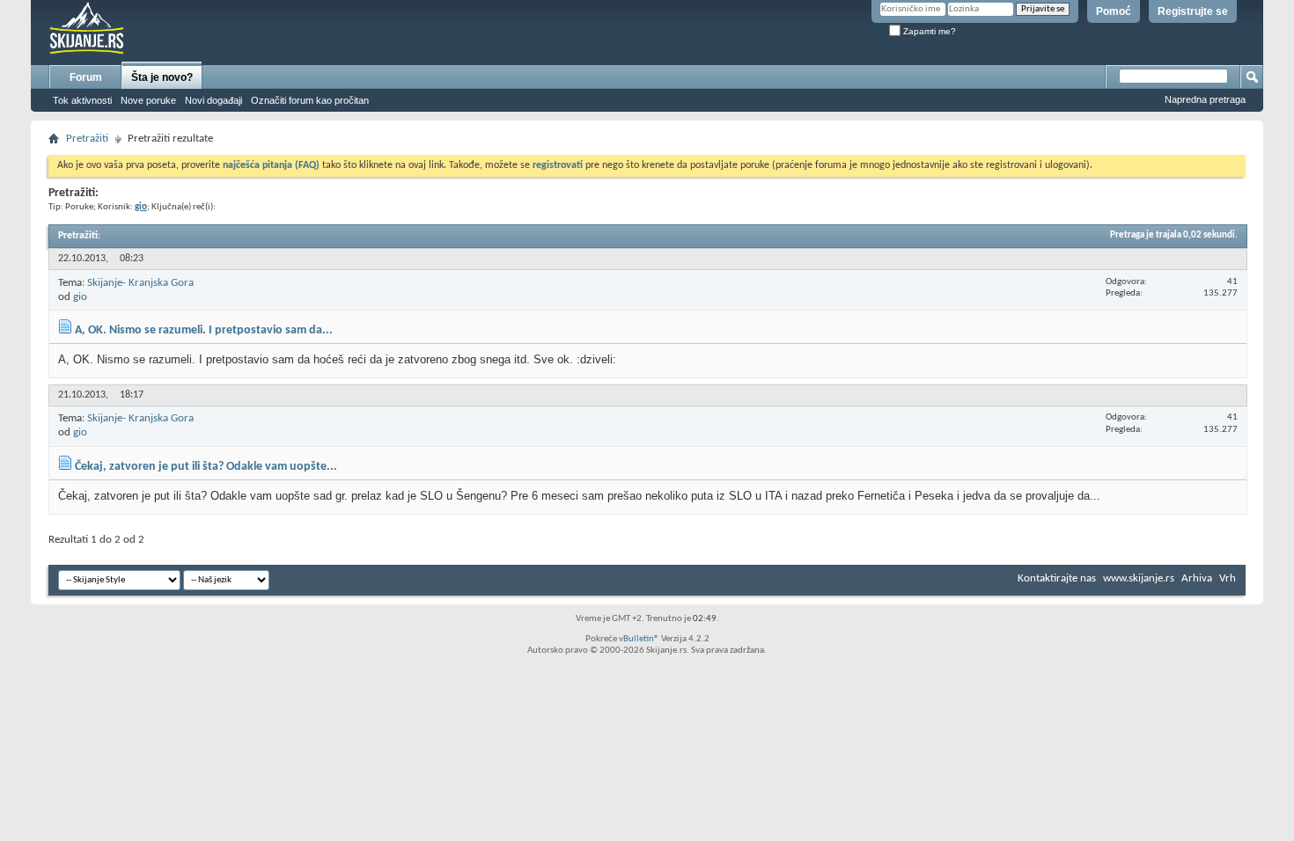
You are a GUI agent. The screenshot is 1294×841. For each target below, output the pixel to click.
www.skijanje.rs (1138, 578)
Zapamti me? (928, 31)
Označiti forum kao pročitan (310, 100)
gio (80, 297)
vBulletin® (639, 639)
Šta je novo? (162, 77)
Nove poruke (148, 100)
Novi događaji (213, 100)
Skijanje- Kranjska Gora (140, 283)
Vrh (1227, 578)
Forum (86, 77)
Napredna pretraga (1205, 99)
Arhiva (1196, 578)
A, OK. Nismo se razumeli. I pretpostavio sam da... (204, 330)
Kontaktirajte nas (1057, 578)
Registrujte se (1193, 11)
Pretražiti (87, 138)
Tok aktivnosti (82, 100)
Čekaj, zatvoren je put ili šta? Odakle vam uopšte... (206, 466)
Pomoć (1113, 11)
